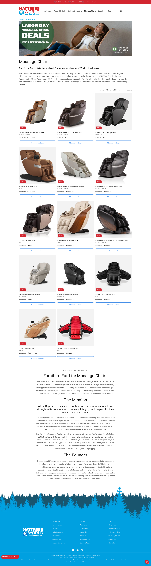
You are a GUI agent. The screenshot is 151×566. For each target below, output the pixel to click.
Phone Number (91, 286)
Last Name (90, 270)
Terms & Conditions (116, 307)
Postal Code (90, 294)
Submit (109, 303)
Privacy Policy (128, 307)
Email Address (91, 278)
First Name (90, 262)
